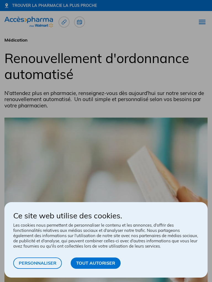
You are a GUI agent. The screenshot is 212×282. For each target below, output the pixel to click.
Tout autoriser (95, 263)
